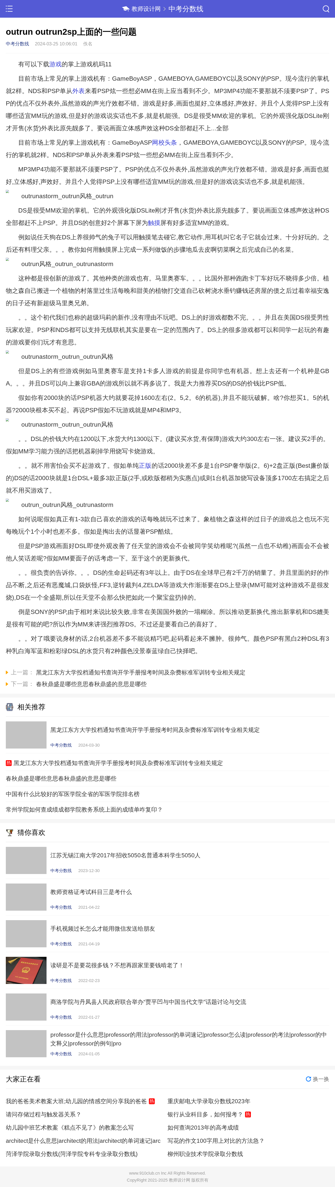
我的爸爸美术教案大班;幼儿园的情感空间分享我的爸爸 (76, 1101)
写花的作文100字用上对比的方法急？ (216, 1141)
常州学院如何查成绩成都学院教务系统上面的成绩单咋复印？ (84, 809)
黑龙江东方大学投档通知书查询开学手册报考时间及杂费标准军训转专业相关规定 (118, 763)
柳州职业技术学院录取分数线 (205, 1154)
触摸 (154, 222)
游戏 (55, 64)
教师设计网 (146, 9)
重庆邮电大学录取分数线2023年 (209, 1101)
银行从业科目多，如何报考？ (205, 1114)
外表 (78, 90)
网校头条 (164, 142)
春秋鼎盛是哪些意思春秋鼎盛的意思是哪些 (61, 778)
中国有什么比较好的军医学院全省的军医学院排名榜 (73, 794)
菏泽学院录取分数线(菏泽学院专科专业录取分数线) (72, 1154)
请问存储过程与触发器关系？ (43, 1114)
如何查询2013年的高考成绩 (203, 1127)
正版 (145, 465)
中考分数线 (185, 9)
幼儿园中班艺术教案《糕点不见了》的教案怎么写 (70, 1127)
